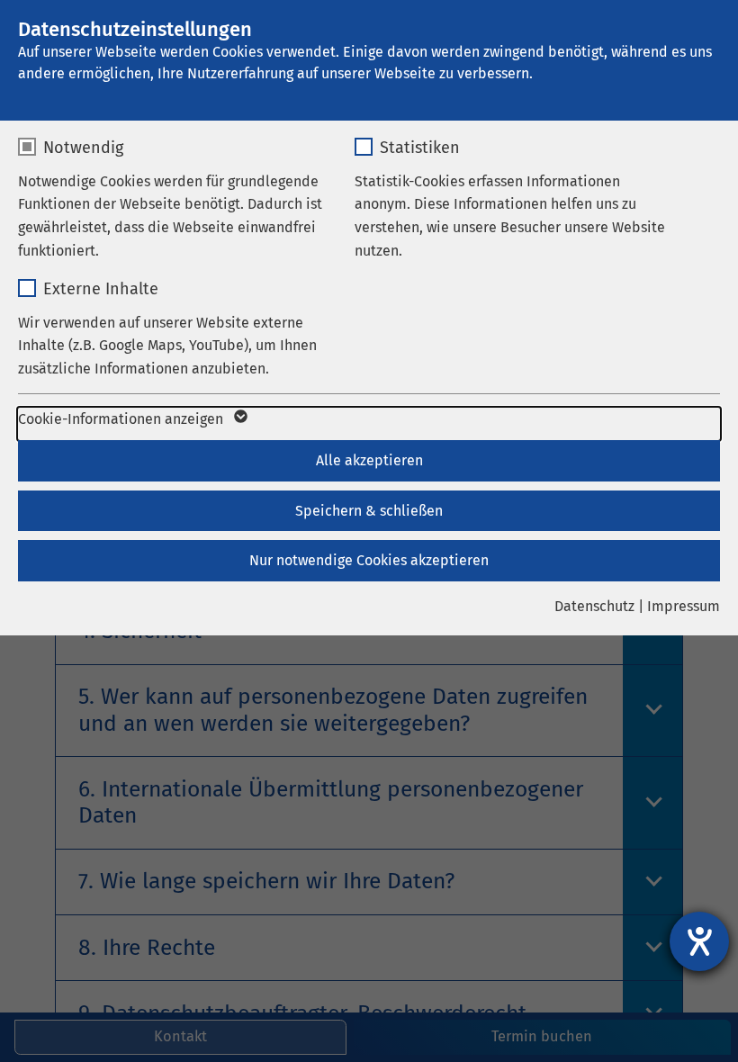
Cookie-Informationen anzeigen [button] (122, 419)
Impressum (683, 606)
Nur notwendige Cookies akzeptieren (369, 560)
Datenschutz (594, 606)
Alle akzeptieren (369, 460)
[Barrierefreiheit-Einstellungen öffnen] (699, 941)
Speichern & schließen (369, 510)
